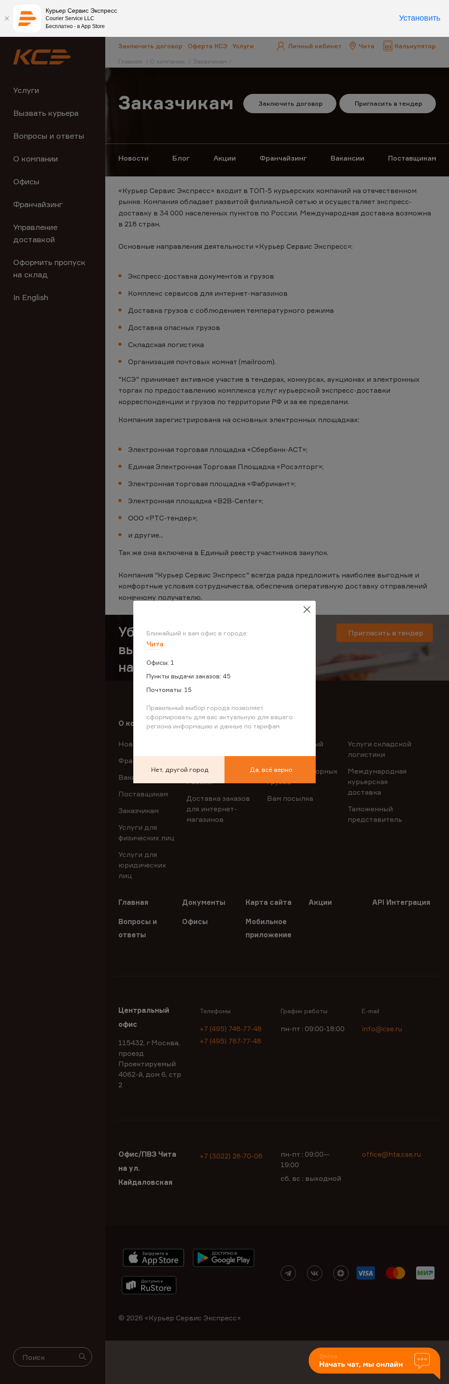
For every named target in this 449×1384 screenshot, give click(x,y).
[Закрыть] (6, 18)
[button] (374, 1364)
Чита (155, 643)
